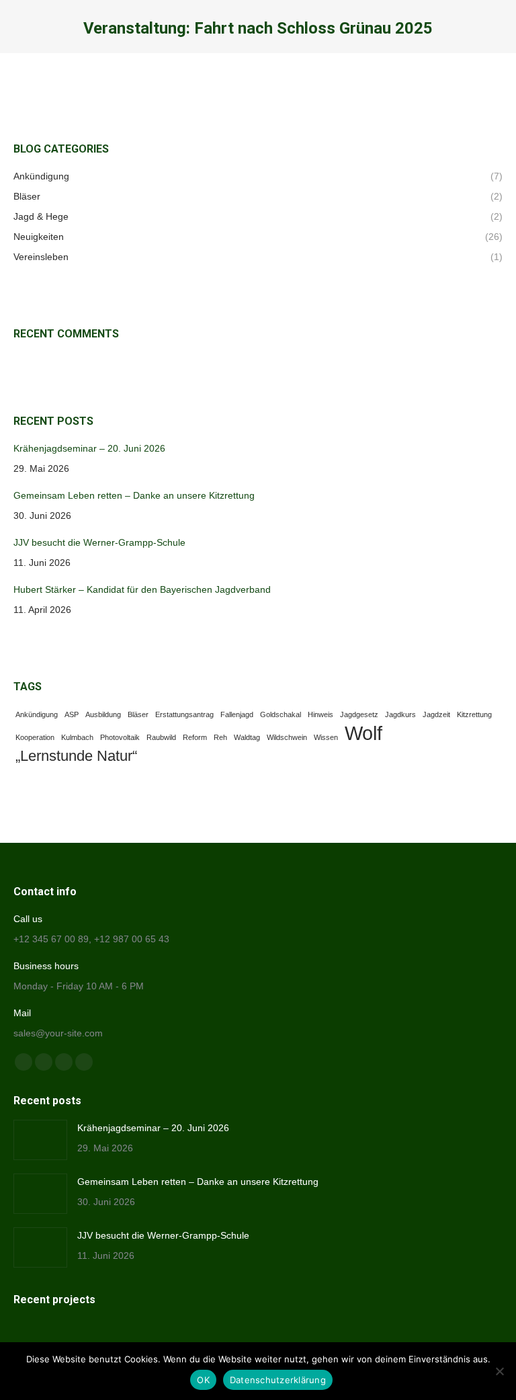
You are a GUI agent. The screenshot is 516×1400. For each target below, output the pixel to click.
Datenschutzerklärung (278, 1379)
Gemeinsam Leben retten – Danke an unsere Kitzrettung (134, 495)
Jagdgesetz (359, 714)
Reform (195, 737)
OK (203, 1379)
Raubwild (161, 737)
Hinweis (320, 714)
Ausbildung (103, 714)
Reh (220, 737)
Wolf (363, 733)
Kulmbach (77, 737)
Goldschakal (280, 714)
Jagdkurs (400, 714)
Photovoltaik (120, 737)
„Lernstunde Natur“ (76, 755)
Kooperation (34, 737)
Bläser (138, 714)
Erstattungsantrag (184, 714)
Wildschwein (287, 737)
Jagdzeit (436, 714)
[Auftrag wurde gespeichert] (40, 1140)
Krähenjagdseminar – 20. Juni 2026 (89, 448)
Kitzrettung (474, 714)
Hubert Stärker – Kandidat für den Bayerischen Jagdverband (142, 589)
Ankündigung (36, 714)
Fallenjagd (236, 714)
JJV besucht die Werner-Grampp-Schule (99, 542)
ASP (71, 714)
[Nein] (499, 1371)
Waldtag (247, 737)
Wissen (326, 737)
